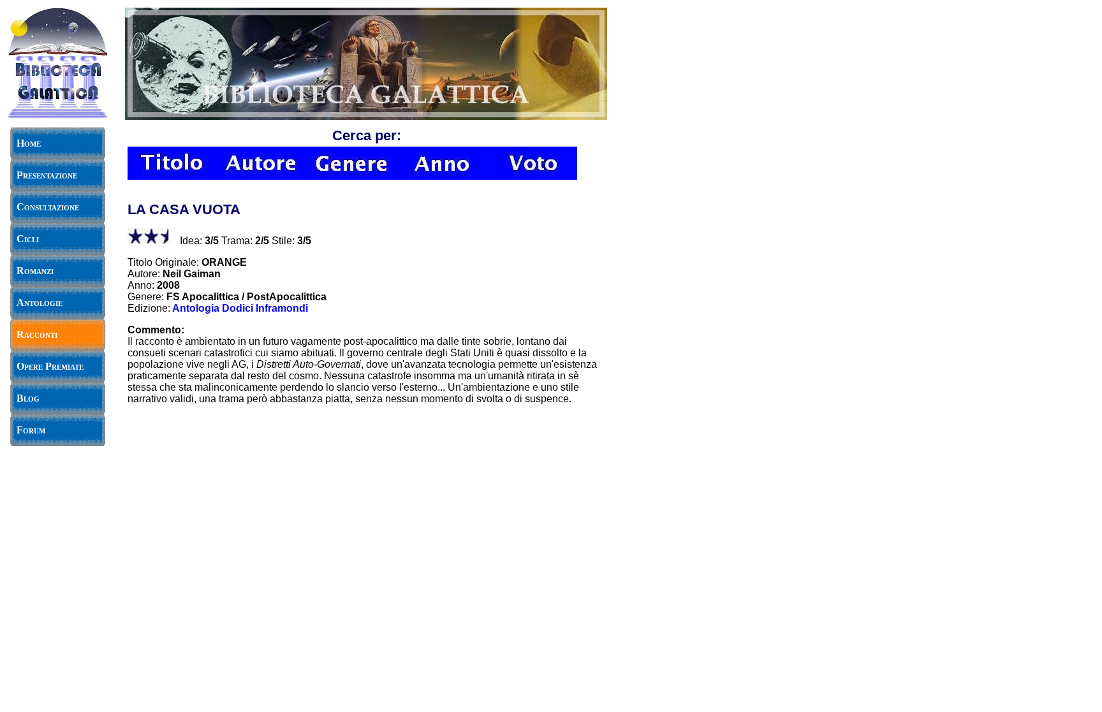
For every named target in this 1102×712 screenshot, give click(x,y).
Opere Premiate (50, 366)
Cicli (28, 238)
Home (29, 143)
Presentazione (47, 175)
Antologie (39, 302)
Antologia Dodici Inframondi (240, 308)
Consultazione (48, 206)
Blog (28, 398)
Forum (31, 430)
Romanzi (35, 270)
